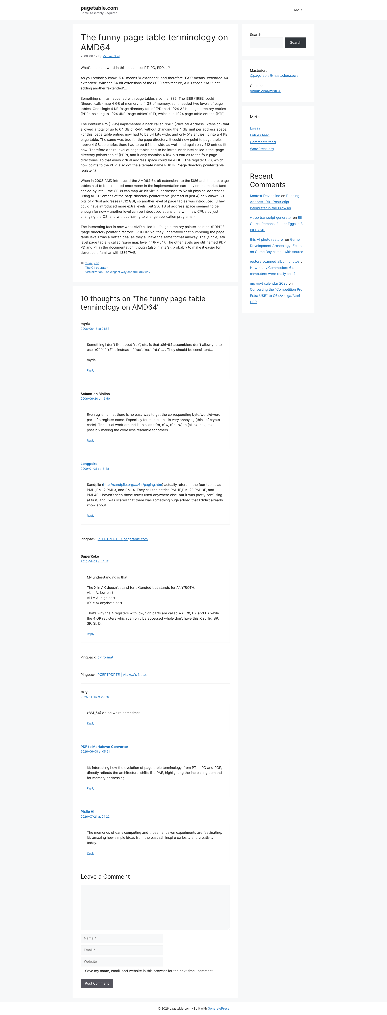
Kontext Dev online (265, 196)
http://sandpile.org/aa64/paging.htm (132, 485)
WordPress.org (262, 149)
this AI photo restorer (267, 239)
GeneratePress (218, 1008)
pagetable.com (99, 8)
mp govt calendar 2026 (269, 283)
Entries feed (259, 135)
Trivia (88, 263)
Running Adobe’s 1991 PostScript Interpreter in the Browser (274, 202)
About (298, 10)
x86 (96, 263)
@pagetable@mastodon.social (274, 76)
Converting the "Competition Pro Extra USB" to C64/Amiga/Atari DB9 (276, 295)
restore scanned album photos (275, 261)
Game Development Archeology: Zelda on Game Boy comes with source (276, 245)
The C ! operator (96, 267)
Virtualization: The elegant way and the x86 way (117, 272)
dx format (105, 657)
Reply (90, 370)
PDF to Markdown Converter (104, 747)
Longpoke (89, 464)
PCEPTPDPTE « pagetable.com (123, 539)
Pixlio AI (87, 812)
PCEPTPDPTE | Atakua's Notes (123, 675)
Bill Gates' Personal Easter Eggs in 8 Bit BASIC (276, 224)
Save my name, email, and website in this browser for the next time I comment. (149, 971)
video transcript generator (271, 218)
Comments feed (263, 142)
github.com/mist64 (265, 91)
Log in (255, 128)
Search (255, 35)
